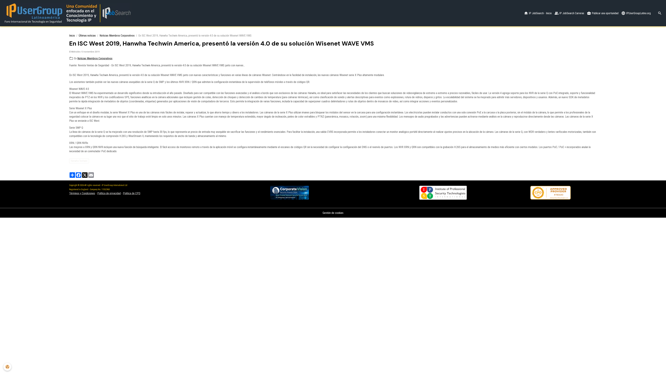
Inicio (72, 35)
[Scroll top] (659, 367)
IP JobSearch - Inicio (540, 13)
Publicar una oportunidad (604, 13)
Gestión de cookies (333, 213)
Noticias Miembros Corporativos (117, 35)
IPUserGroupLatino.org (638, 13)
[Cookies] (7, 367)
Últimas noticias (87, 35)
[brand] (68, 13)
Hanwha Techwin (79, 160)
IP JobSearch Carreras (571, 13)
